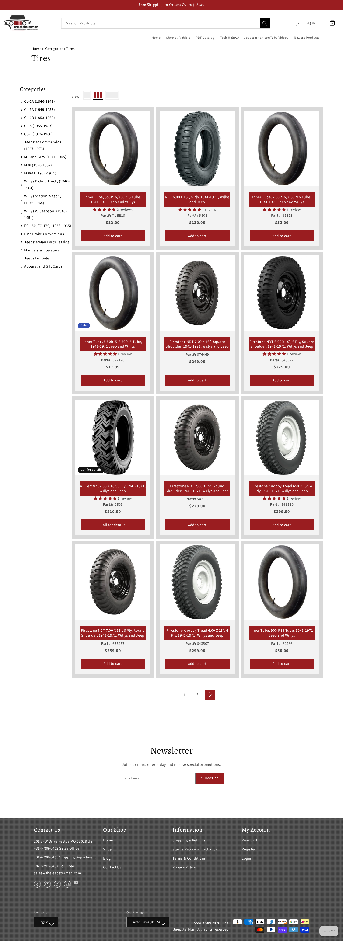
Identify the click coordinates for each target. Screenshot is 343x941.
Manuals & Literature (42, 250)
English (44, 922)
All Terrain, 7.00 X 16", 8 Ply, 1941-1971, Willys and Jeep (113, 489)
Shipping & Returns (188, 840)
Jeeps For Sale (36, 258)
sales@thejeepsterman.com (57, 873)
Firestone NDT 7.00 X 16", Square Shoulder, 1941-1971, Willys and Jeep (197, 344)
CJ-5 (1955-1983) (38, 126)
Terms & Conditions (189, 858)
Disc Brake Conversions (44, 234)
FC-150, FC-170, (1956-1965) (47, 225)
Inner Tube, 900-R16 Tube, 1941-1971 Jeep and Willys (282, 633)
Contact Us (112, 867)
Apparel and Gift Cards (43, 266)
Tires (70, 48)
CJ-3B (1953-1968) (39, 117)
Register (249, 849)
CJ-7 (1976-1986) (38, 134)
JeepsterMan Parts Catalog (47, 242)
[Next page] (210, 695)
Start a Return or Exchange (195, 849)
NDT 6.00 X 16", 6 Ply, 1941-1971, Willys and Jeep (197, 200)
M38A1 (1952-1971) (40, 173)
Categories (54, 48)
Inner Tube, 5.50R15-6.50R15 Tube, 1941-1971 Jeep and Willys (113, 344)
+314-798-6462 (46, 848)
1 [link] (185, 694)
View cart (249, 840)
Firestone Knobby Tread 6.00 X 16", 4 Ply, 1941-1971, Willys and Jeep (197, 633)
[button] (229, 38)
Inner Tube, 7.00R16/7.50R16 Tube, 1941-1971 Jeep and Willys (281, 200)
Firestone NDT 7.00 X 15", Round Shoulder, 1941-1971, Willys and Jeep (197, 489)
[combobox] (165, 23)
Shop (107, 849)
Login (246, 858)
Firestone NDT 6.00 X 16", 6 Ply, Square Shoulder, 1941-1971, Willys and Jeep (281, 344)
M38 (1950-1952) (38, 165)
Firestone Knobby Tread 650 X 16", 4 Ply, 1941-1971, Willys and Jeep (282, 489)
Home (36, 48)
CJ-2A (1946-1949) (39, 101)
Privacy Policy (184, 867)
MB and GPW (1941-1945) (45, 157)
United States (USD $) (145, 922)
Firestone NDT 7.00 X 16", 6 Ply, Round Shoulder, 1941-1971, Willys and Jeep (113, 633)
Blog (107, 858)
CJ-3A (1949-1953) (39, 109)
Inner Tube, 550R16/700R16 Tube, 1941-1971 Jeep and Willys (112, 200)
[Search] (265, 23)
